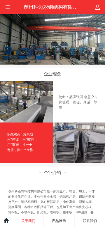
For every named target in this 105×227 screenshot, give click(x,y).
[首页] (6, 220)
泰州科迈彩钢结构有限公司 (53, 7)
